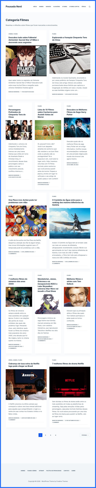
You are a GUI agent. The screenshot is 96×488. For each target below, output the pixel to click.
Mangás (48, 6)
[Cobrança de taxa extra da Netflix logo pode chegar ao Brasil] (26, 384)
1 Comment (12, 420)
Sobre (73, 470)
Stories (64, 6)
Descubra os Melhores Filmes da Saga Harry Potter (77, 112)
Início (35, 6)
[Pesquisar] (89, 6)
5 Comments (12, 348)
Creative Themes (62, 481)
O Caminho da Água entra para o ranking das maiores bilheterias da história (68, 202)
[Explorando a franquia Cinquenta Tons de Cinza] (69, 58)
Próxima (84, 435)
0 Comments (56, 263)
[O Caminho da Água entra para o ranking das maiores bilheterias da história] (69, 223)
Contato (66, 470)
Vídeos (84, 6)
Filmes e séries (32, 470)
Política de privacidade (53, 470)
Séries (10, 360)
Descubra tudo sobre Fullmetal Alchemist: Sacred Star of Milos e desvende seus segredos (24, 40)
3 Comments (12, 253)
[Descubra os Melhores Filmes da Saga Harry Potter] (77, 127)
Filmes (16, 34)
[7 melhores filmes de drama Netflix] (69, 382)
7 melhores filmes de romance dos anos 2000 (18, 281)
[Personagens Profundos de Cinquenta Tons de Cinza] (19, 130)
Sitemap (41, 470)
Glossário (56, 6)
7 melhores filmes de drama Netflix (68, 364)
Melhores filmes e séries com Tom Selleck (75, 281)
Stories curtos (74, 6)
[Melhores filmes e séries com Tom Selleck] (77, 297)
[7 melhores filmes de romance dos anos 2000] (19, 297)
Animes (41, 6)
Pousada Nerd (14, 6)
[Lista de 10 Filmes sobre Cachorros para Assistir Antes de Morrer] (48, 130)
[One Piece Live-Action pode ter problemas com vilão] (26, 221)
